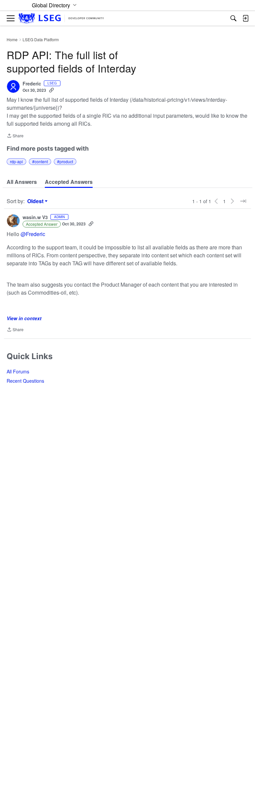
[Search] (233, 18)
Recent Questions (25, 380)
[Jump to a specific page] (243, 201)
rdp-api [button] (16, 161)
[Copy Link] (51, 90)
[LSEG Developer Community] (61, 18)
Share (15, 136)
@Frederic (33, 234)
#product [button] (65, 161)
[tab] (22, 182)
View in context (24, 318)
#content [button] (40, 161)
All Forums (18, 371)
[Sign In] (245, 18)
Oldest (36, 201)
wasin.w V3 (35, 217)
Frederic (32, 84)
